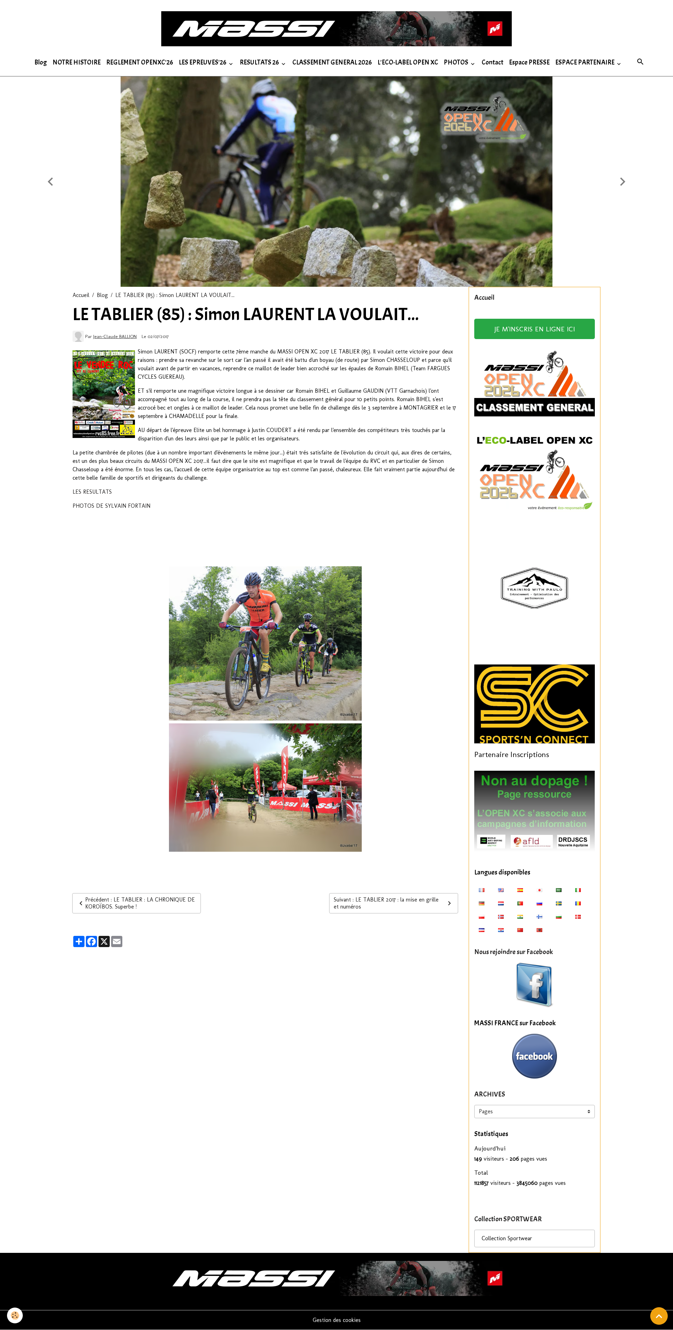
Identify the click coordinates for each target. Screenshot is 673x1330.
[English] (501, 889)
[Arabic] (558, 889)
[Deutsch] (481, 903)
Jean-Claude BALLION (115, 336)
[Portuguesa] (520, 903)
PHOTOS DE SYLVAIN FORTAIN (111, 505)
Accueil (81, 295)
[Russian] (539, 903)
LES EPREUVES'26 (203, 62)
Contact (492, 62)
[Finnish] (539, 916)
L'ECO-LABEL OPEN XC (408, 62)
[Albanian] (539, 929)
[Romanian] (578, 903)
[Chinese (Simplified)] (520, 929)
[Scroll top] (659, 1316)
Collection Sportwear (507, 1238)
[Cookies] (15, 1315)
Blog (40, 62)
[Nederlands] (501, 903)
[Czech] (481, 929)
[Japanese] (539, 889)
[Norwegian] (501, 916)
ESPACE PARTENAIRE (585, 62)
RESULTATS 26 (260, 62)
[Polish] (481, 916)
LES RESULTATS (92, 491)
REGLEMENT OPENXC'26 (139, 62)
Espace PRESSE (529, 62)
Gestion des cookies (337, 1320)
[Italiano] (578, 889)
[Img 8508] (265, 787)
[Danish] (578, 916)
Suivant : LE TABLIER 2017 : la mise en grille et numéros (386, 903)
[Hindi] (520, 916)
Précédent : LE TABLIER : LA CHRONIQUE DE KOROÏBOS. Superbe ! (140, 903)
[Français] (481, 889)
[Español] (520, 889)
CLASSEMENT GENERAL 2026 (332, 62)
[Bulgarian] (558, 916)
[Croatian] (501, 929)
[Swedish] (558, 903)
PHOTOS (456, 62)
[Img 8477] (265, 643)
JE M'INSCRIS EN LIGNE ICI (534, 329)
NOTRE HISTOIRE (77, 62)
